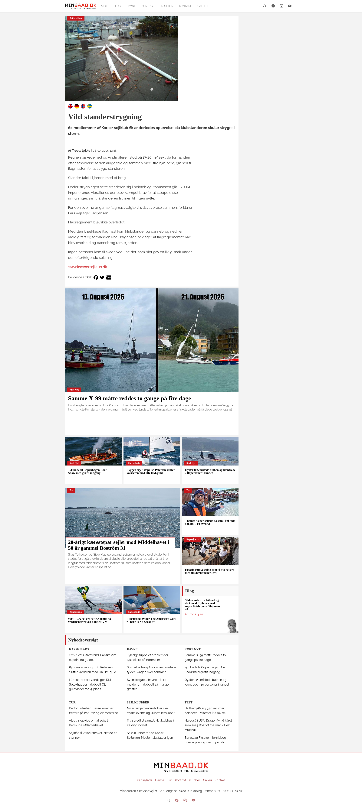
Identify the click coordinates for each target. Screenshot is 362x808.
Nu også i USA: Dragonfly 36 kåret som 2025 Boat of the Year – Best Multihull (208, 725)
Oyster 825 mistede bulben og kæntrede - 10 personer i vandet (210, 471)
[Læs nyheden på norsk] (83, 106)
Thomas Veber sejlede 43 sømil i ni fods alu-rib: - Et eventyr (210, 522)
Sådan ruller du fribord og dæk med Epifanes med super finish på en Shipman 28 (202, 605)
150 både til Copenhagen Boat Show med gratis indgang (87, 471)
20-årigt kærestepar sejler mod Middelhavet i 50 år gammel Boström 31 (118, 545)
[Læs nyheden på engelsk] (70, 106)
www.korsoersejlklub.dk (87, 267)
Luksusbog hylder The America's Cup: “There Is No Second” (151, 620)
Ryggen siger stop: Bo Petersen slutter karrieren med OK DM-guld (151, 471)
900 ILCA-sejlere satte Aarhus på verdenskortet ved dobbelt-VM (89, 620)
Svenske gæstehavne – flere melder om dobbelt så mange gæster (148, 684)
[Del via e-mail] (108, 277)
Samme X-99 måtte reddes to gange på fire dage (129, 398)
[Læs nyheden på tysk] (76, 106)
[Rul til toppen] (356, 802)
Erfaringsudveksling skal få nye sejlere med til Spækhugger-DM (209, 571)
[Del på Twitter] (102, 277)
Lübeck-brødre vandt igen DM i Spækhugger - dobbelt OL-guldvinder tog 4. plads (90, 684)
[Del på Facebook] (96, 277)
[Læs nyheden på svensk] (89, 106)
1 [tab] (152, 89)
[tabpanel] (152, 58)
